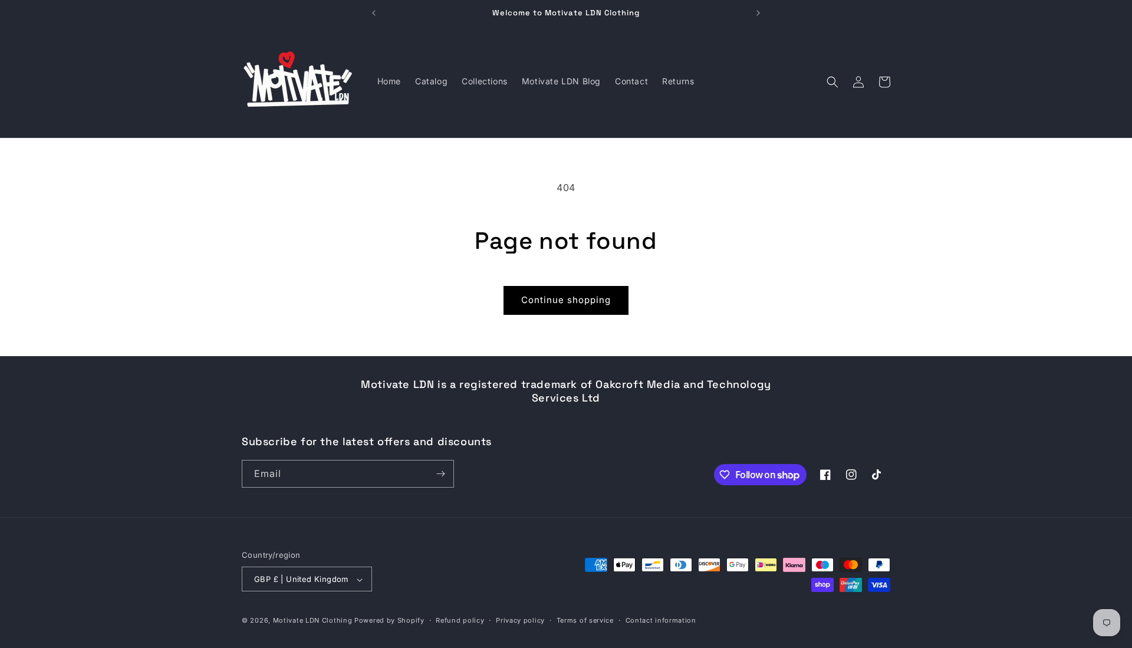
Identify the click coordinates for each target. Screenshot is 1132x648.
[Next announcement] (758, 13)
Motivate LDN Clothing (313, 621)
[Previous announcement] (374, 13)
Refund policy (460, 620)
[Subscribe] (440, 474)
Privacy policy (520, 620)
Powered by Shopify (389, 621)
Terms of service (585, 620)
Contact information (661, 620)
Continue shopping (566, 299)
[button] (832, 82)
